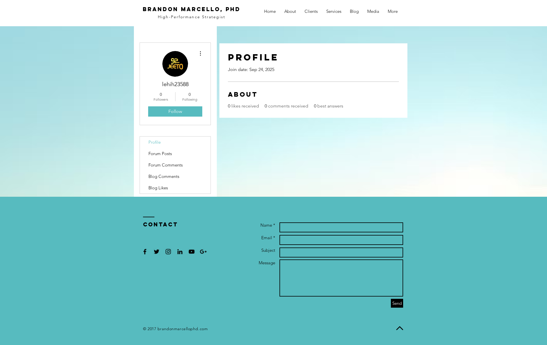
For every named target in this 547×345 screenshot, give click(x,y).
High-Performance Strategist (191, 16)
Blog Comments (163, 176)
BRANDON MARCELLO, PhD (191, 9)
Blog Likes (158, 187)
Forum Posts (160, 153)
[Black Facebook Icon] (144, 251)
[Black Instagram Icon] (168, 251)
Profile (154, 142)
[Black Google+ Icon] (203, 251)
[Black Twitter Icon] (156, 251)
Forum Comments (165, 165)
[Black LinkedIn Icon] (179, 251)
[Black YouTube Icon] (191, 251)
